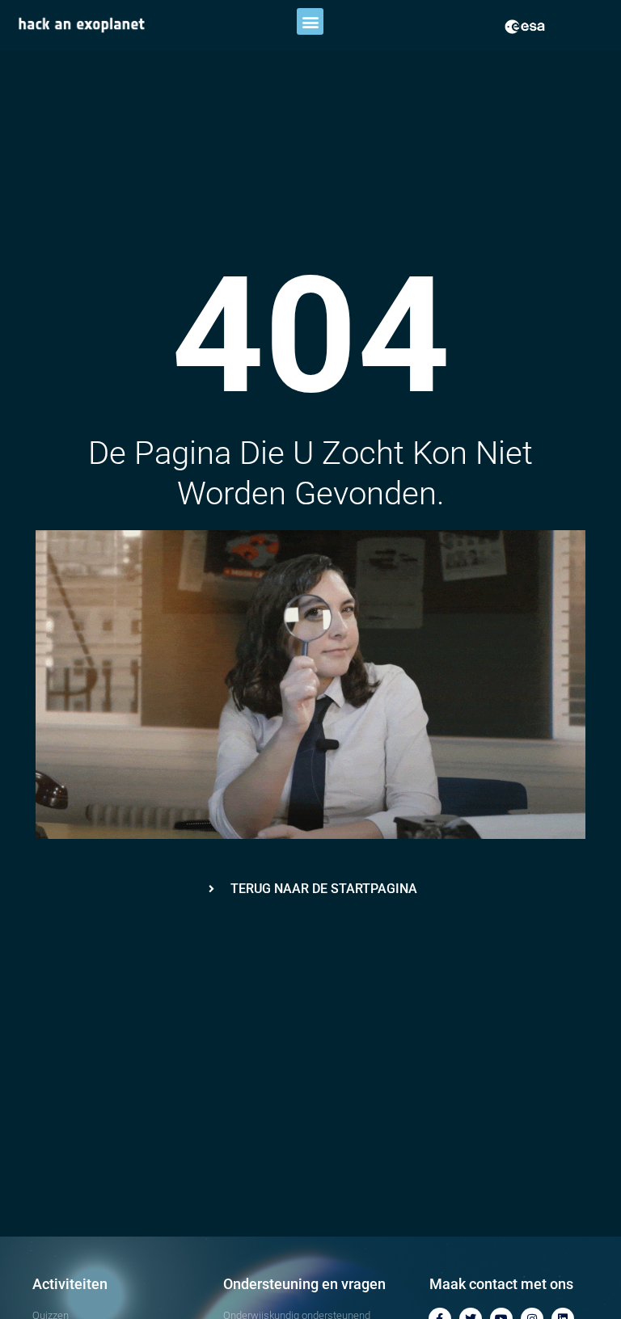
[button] (310, 21)
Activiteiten (70, 1283)
